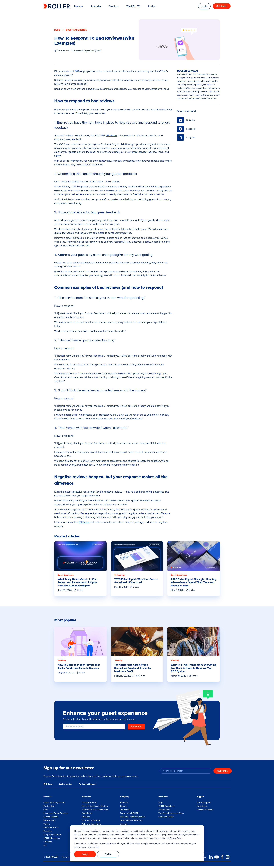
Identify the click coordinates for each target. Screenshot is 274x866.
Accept (85, 854)
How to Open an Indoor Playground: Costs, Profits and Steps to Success (79, 666)
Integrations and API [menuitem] (52, 834)
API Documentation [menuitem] (205, 809)
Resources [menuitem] (163, 796)
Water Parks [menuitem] (87, 813)
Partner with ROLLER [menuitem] (129, 813)
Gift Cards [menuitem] (47, 841)
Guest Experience (76, 30)
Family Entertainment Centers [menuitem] (95, 806)
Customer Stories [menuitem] (166, 816)
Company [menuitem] (124, 796)
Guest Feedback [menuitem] (50, 816)
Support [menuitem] (200, 796)
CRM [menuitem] (45, 809)
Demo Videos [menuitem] (164, 809)
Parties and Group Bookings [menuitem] (55, 813)
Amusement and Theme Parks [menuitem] (95, 809)
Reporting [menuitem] (47, 831)
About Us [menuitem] (124, 802)
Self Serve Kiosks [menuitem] (51, 827)
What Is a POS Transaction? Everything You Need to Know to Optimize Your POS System (193, 668)
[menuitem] (47, 784)
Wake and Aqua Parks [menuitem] (91, 823)
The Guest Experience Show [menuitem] (171, 813)
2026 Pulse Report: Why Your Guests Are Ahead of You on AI (136, 580)
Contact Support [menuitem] (204, 802)
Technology (119, 575)
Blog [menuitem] (160, 802)
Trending (62, 660)
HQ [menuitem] (44, 845)
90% (77, 71)
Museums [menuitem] (86, 816)
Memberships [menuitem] (49, 820)
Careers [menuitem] (123, 806)
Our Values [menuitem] (125, 809)
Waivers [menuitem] (46, 823)
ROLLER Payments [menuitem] (51, 838)
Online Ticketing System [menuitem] (54, 802)
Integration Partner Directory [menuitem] (132, 816)
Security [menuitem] (123, 823)
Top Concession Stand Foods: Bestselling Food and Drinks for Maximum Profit (132, 668)
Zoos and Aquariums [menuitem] (91, 820)
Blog (57, 30)
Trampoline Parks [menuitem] (89, 802)
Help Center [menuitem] (202, 806)
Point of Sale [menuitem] (48, 806)
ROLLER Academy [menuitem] (166, 806)
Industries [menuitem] (86, 796)
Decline (108, 854)
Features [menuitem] (47, 796)
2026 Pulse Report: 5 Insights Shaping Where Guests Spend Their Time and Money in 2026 (193, 582)
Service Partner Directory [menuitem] (131, 820)
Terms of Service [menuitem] (69, 856)
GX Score (111, 135)
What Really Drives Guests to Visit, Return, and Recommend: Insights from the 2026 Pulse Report (78, 582)
